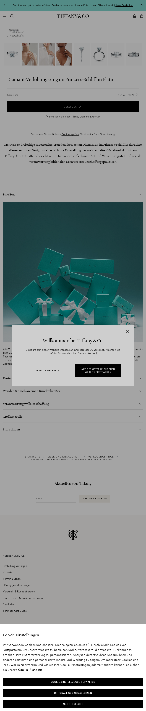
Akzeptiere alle (73, 704)
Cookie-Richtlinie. (30, 669)
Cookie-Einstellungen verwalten (73, 682)
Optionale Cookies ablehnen (73, 693)
